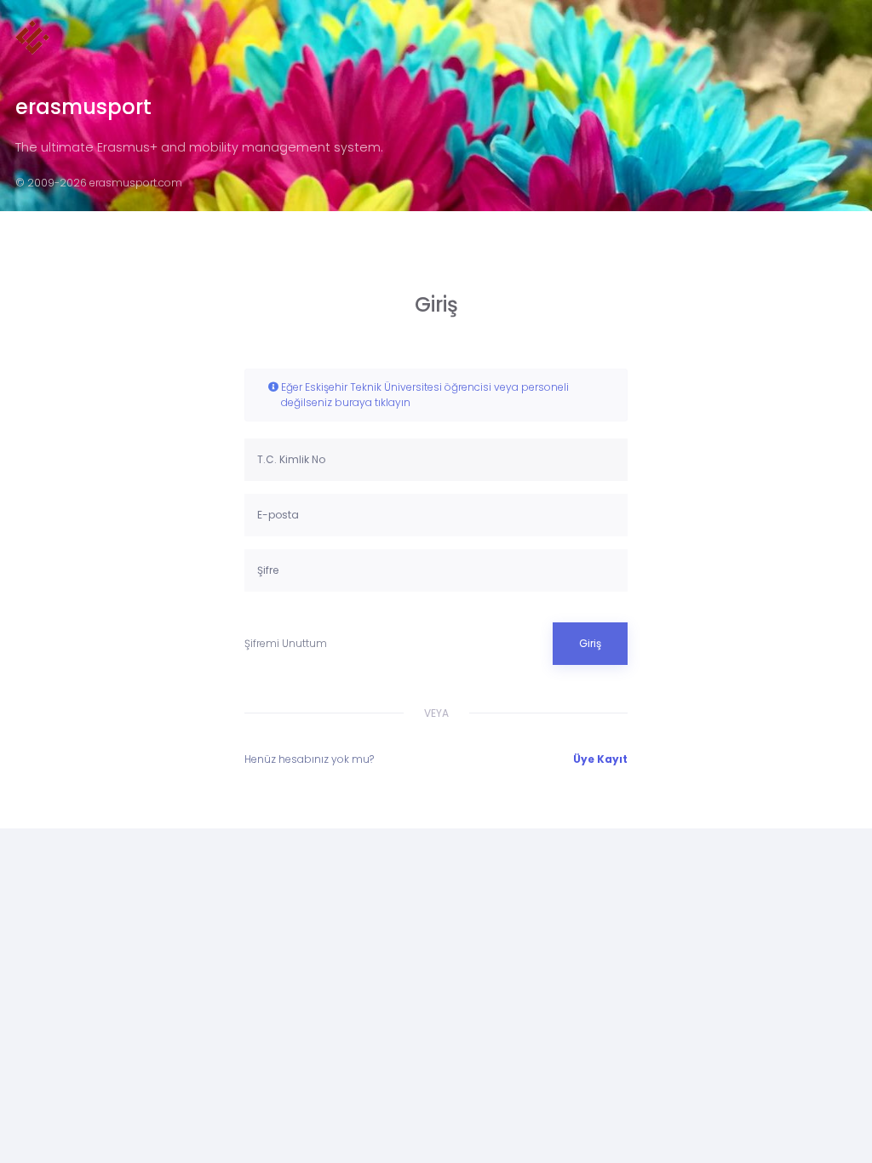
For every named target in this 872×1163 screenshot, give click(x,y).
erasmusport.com (135, 182)
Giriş (590, 643)
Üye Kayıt (600, 759)
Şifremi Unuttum (285, 643)
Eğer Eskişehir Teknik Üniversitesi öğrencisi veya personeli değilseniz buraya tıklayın (425, 395)
